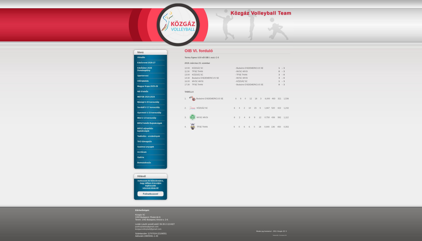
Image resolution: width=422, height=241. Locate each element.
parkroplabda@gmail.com (146, 226)
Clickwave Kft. (283, 235)
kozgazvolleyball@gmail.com (148, 229)
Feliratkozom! (150, 194)
